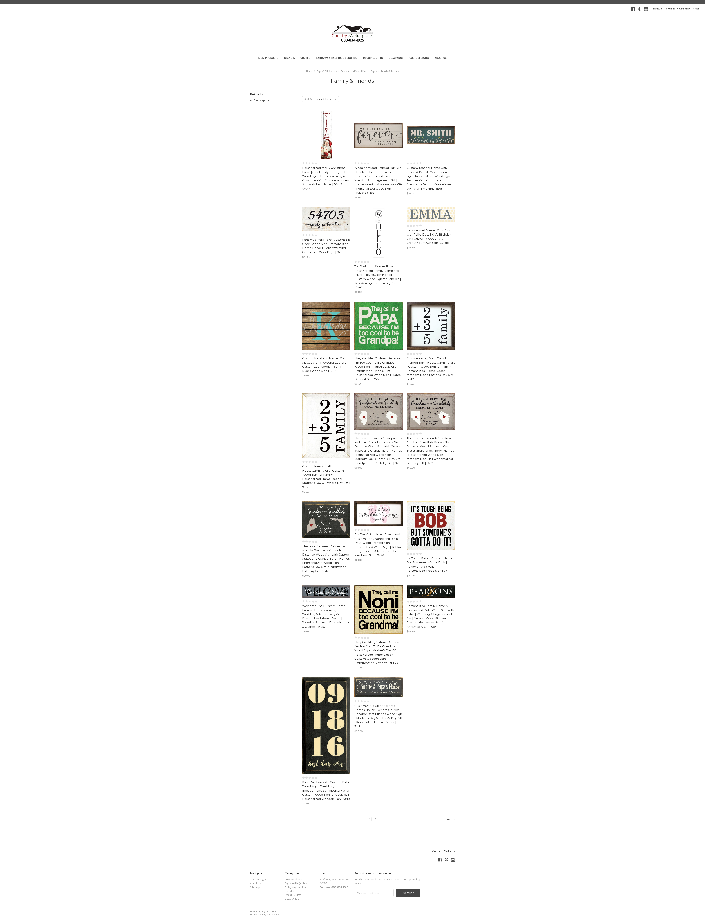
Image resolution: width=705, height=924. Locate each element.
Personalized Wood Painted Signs (359, 71)
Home (309, 71)
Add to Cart (326, 432)
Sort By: (308, 99)
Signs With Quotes (297, 58)
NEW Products (268, 58)
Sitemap (255, 887)
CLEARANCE (396, 58)
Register (684, 8)
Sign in (670, 8)
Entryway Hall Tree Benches (336, 58)
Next (449, 819)
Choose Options (326, 141)
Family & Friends (390, 71)
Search (657, 8)
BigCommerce (269, 911)
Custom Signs (419, 58)
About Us (441, 58)
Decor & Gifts (373, 58)
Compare (325, 135)
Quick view (326, 128)
